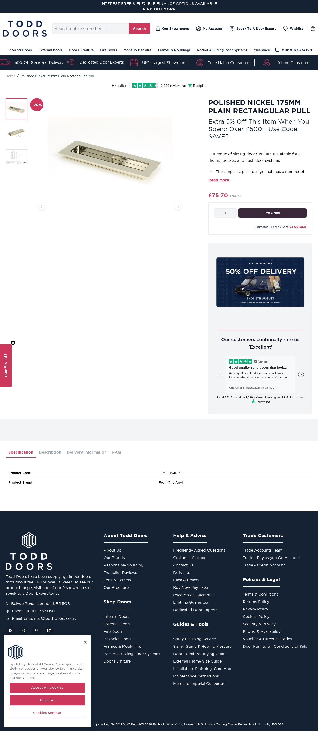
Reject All (47, 700)
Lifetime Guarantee (291, 63)
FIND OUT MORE (159, 9)
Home (10, 76)
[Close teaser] (13, 342)
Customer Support (190, 558)
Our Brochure (116, 587)
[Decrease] (218, 213)
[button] (6, 365)
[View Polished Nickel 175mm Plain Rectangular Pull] (16, 109)
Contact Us (183, 565)
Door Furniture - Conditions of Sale (275, 646)
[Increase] (232, 213)
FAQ (116, 452)
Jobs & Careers (117, 580)
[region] (47, 681)
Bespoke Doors (118, 639)
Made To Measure (137, 50)
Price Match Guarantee (228, 63)
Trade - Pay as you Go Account (271, 558)
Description (50, 452)
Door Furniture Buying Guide (200, 654)
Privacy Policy (255, 609)
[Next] (178, 206)
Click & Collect (186, 580)
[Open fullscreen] (110, 158)
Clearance (262, 50)
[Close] (85, 642)
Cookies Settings (47, 712)
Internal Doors (20, 50)
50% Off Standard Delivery (39, 62)
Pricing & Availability (261, 631)
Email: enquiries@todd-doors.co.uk (43, 618)
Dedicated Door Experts (102, 62)
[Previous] (42, 206)
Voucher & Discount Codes (267, 639)
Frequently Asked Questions (199, 550)
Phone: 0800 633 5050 (33, 611)
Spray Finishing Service (194, 639)
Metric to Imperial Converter (198, 683)
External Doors (50, 50)
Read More (218, 180)
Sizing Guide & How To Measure (202, 646)
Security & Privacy (259, 624)
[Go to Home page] (25, 28)
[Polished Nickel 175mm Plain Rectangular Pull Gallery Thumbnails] (16, 133)
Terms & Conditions (260, 594)
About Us (112, 550)
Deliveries (182, 572)
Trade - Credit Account (264, 565)
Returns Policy (256, 602)
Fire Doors (108, 50)
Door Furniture (81, 50)
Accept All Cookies (47, 687)
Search (139, 29)
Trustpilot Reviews (120, 572)
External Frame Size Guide (197, 661)
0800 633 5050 (297, 50)
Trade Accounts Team (262, 550)
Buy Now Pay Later (191, 587)
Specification (20, 452)
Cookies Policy (256, 616)
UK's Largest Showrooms (165, 63)
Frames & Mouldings (174, 50)
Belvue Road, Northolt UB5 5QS (40, 603)
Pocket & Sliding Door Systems (222, 50)
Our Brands (114, 558)
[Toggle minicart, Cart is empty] (313, 28)
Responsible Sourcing (123, 565)
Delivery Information (87, 452)
